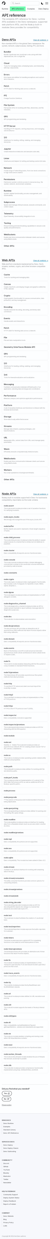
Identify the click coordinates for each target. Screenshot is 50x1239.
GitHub (5, 1166)
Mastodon (7, 1176)
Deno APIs (9, 39)
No (5, 1099)
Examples (31, 9)
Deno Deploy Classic (10, 1148)
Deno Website (8, 1216)
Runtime (5, 9)
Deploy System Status (11, 1198)
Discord (6, 1163)
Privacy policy (6, 1105)
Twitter (5, 1179)
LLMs (5, 1226)
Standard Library (9, 1130)
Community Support (10, 1194)
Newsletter (7, 1182)
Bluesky (6, 1173)
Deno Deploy (8, 1145)
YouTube (6, 1170)
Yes (5, 1093)
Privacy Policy (8, 1222)
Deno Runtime (8, 1123)
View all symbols (40, 40)
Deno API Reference (11, 1133)
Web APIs (8, 260)
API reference (18, 9)
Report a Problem (9, 1204)
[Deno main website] (4, 3)
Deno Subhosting (9, 1151)
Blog (5, 1219)
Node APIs (9, 493)
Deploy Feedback (9, 1201)
